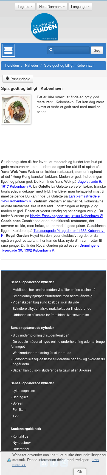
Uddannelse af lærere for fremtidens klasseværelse (51, 314)
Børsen (18, 403)
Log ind (24, 6)
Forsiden (12, 65)
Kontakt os (20, 436)
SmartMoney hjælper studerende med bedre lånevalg (52, 295)
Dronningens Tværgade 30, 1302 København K (50, 248)
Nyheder (31, 65)
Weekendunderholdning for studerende (42, 352)
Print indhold (19, 78)
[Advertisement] (17, 139)
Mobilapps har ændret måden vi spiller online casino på (54, 289)
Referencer (21, 448)
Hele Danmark (51, 6)
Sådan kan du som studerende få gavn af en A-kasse (52, 370)
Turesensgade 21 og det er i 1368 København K (53, 233)
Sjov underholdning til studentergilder (41, 335)
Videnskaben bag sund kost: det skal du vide (46, 302)
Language (79, 6)
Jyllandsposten (24, 390)
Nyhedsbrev (22, 442)
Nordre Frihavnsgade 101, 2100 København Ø (66, 215)
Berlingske (21, 396)
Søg (97, 50)
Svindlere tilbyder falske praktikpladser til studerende (52, 308)
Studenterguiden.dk (26, 428)
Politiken (19, 409)
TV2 (16, 415)
